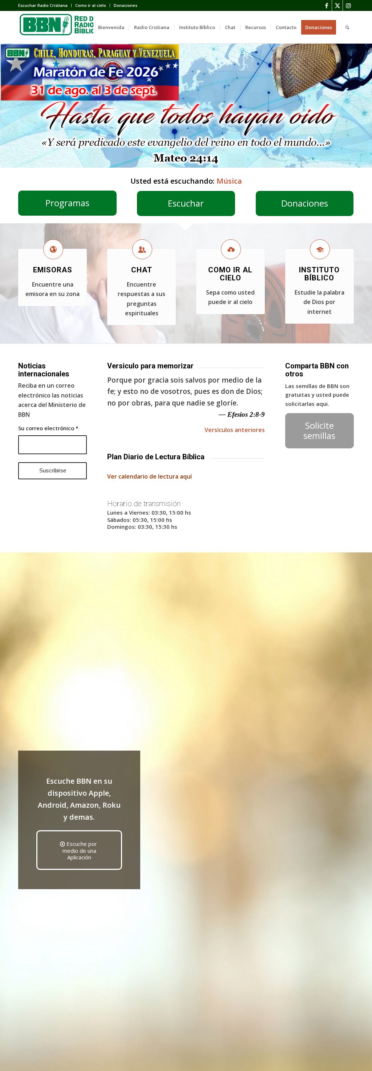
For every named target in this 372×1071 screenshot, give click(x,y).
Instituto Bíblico (319, 273)
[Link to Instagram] (348, 5)
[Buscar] (347, 27)
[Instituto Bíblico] (320, 249)
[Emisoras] (53, 249)
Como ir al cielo (90, 5)
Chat (141, 269)
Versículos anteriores (235, 430)
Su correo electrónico (48, 428)
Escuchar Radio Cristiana (43, 5)
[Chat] (142, 249)
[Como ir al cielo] (231, 249)
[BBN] (72, 27)
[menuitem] (45, 5)
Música (229, 181)
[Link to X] (337, 5)
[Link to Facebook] (326, 5)
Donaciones (125, 5)
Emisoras (52, 269)
